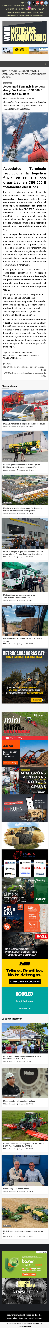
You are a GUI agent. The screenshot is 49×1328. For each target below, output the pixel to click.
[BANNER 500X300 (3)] (25, 781)
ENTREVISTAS (11, 9)
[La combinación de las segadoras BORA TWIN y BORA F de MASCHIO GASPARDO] (25, 1125)
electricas (7, 355)
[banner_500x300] (25, 918)
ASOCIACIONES (20, 6)
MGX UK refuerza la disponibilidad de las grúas (24, 424)
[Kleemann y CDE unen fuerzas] (25, 1170)
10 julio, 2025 (23, 98)
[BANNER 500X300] (24, 1291)
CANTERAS (7, 1183)
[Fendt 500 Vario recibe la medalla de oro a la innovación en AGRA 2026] (25, 1038)
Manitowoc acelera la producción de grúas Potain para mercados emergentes (22, 509)
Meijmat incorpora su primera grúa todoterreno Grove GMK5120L (19, 596)
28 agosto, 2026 (23, 427)
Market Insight (38, 16)
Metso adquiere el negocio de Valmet (19, 1101)
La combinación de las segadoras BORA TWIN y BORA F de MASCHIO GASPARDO (23, 1145)
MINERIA (15, 1095)
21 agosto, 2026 (23, 644)
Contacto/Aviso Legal (23, 12)
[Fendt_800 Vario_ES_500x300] (25, 890)
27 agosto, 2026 (23, 470)
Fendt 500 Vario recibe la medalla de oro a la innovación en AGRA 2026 (22, 1057)
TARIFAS (10, 12)
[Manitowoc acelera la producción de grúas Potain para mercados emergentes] (25, 490)
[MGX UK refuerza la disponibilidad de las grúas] (25, 405)
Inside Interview (12, 16)
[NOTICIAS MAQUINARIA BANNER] (25, 726)
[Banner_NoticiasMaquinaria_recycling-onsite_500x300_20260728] (25, 973)
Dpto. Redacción (10, 98)
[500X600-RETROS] (25, 676)
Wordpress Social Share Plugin (19, 1323)
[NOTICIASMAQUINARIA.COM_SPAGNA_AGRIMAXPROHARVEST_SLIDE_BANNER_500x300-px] (25, 835)
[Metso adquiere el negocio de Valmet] (25, 1083)
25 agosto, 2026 (23, 513)
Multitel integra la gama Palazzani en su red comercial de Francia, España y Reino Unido (23, 553)
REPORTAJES (24, 9)
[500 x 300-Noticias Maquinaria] (24, 1264)
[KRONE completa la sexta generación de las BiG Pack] (25, 1213)
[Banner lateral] (25, 808)
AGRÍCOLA (7, 633)
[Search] (44, 64)
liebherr (19, 358)
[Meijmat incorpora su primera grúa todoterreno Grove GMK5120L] (25, 577)
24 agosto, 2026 (23, 557)
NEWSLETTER (7, 6)
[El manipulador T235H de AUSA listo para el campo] (25, 620)
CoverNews (24, 1318)
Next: (25, 373)
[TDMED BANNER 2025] (25, 863)
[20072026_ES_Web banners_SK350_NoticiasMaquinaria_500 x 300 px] (25, 1000)
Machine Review (26, 16)
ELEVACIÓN (7, 83)
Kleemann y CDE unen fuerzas (16, 1189)
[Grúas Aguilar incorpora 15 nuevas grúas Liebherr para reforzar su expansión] (25, 446)
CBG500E (11, 353)
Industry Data (38, 12)
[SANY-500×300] (25, 945)
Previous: (23, 365)
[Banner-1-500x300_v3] (25, 753)
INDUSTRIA (7, 1095)
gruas (31, 355)
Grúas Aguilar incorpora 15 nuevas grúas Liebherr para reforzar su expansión (21, 466)
